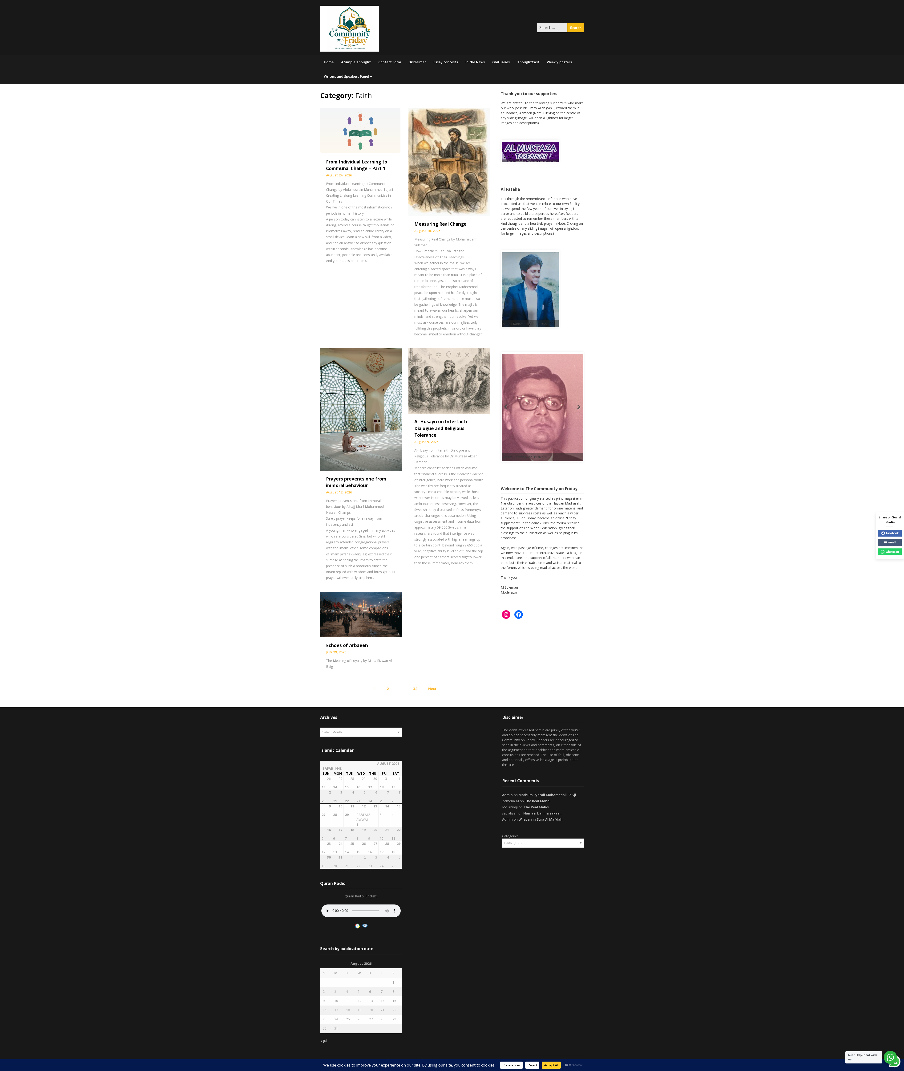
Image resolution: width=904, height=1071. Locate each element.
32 (415, 688)
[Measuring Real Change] (449, 161)
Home (329, 62)
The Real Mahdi (537, 801)
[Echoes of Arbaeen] (361, 614)
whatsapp (892, 552)
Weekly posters (559, 62)
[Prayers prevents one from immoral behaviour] (361, 409)
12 (359, 1000)
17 (336, 1010)
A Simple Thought (356, 62)
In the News (475, 62)
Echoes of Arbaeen (347, 645)
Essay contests (445, 62)
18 (348, 1010)
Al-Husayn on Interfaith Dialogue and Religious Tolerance (440, 428)
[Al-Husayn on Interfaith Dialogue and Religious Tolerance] (449, 380)
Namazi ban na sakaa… (542, 813)
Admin (507, 795)
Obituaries (501, 62)
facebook (892, 533)
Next (432, 688)
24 (336, 1019)
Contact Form (389, 62)
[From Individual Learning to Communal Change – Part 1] (361, 130)
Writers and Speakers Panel (346, 76)
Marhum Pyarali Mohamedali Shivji (547, 795)
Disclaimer (417, 62)
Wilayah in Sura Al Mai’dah (540, 819)
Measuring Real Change (440, 224)
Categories (510, 836)
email (892, 542)
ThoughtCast (528, 62)
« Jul (323, 1040)
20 (371, 1010)
